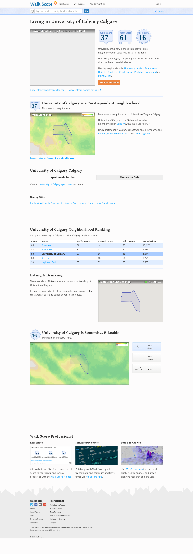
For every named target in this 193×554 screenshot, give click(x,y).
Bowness (46, 245)
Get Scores (64, 4)
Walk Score (36, 501)
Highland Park (49, 262)
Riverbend (47, 258)
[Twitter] (31, 504)
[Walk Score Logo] (43, 3)
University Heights (134, 68)
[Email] (40, 504)
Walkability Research (58, 519)
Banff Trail (113, 72)
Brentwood (151, 72)
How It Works (35, 512)
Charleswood (126, 72)
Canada (33, 158)
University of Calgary (64, 158)
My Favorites (79, 4)
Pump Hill (47, 249)
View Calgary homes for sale (84, 90)
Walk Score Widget (61, 476)
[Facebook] (36, 504)
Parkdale (139, 72)
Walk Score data (134, 469)
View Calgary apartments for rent (47, 90)
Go (86, 11)
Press (32, 516)
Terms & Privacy (36, 519)
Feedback (34, 523)
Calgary (50, 158)
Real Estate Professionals (60, 516)
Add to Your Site (97, 4)
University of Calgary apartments (56, 184)
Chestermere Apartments (101, 203)
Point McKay (104, 76)
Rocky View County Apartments (46, 203)
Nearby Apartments (109, 82)
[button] (32, 11)
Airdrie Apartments (75, 203)
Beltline (102, 133)
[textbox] (58, 11)
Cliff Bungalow (142, 133)
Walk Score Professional (51, 436)
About (32, 509)
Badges (53, 523)
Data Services (55, 512)
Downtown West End (118, 133)
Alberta (42, 158)
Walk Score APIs (93, 476)
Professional (57, 501)
